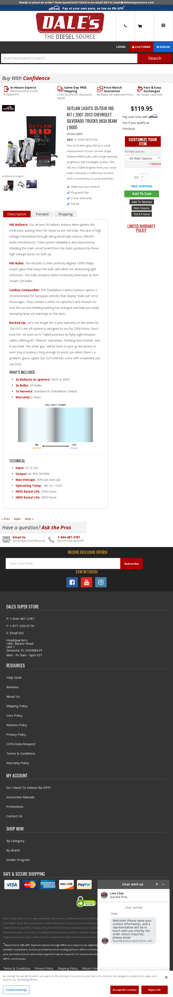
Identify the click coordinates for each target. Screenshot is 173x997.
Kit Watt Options (134, 151)
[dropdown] (163, 26)
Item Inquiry (142, 208)
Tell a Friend (142, 214)
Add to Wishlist (142, 202)
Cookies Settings (16, 989)
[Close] (166, 977)
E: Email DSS (15, 633)
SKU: (70, 140)
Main (17, 519)
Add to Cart (141, 194)
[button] (86, 58)
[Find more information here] (133, 936)
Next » (29, 519)
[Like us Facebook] (72, 582)
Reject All (154, 989)
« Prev (5, 519)
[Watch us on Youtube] (86, 582)
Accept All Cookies (125, 989)
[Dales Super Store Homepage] (70, 26)
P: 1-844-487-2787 (20, 618)
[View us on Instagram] (101, 582)
